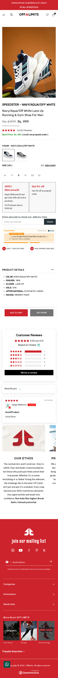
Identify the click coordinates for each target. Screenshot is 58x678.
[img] (11, 400)
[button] (8, 130)
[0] (52, 15)
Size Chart (50, 165)
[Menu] (4, 15)
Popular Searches (12, 651)
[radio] (8, 155)
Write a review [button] (29, 372)
